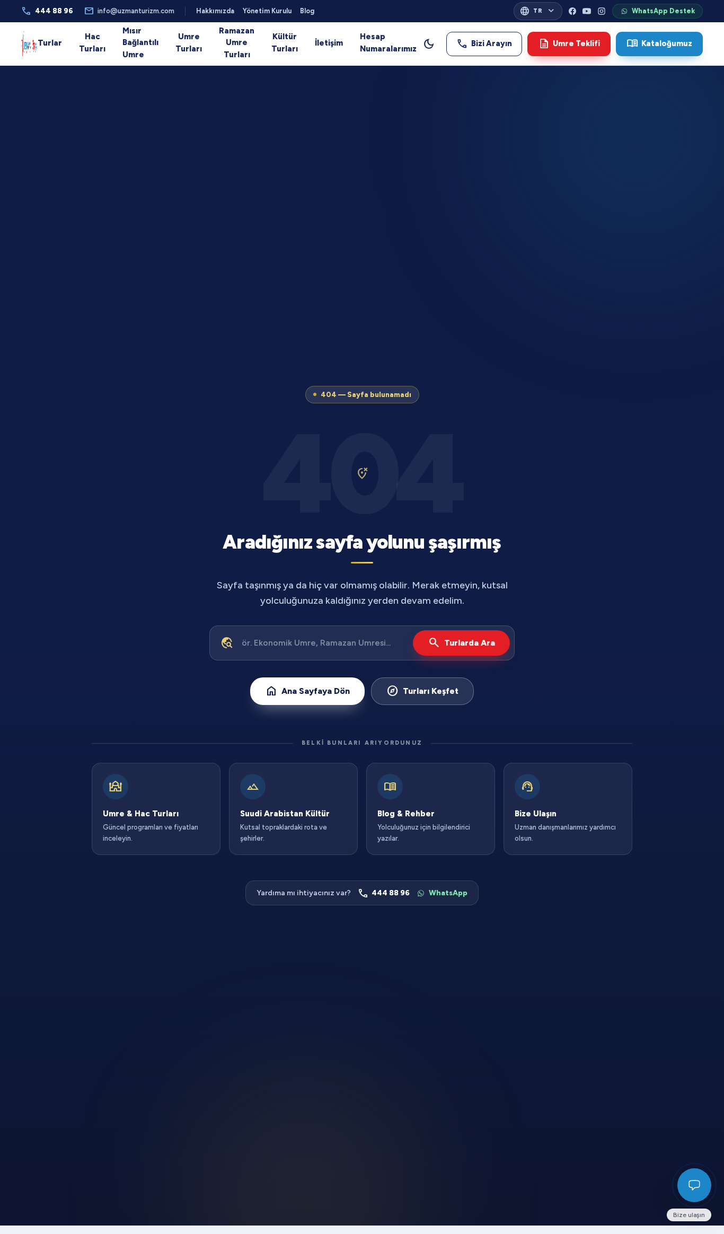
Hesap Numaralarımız (388, 43)
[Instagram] (601, 11)
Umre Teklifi (569, 43)
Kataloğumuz (659, 43)
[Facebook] (572, 11)
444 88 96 (47, 11)
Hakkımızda (215, 11)
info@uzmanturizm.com (129, 11)
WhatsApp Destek (663, 11)
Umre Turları (188, 43)
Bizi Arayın (484, 43)
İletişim (329, 43)
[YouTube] (586, 11)
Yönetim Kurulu (267, 11)
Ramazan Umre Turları (236, 42)
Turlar (50, 43)
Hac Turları (92, 43)
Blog (307, 11)
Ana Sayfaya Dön (307, 690)
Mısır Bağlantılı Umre (140, 42)
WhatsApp (448, 892)
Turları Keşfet (422, 690)
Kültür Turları (284, 43)
